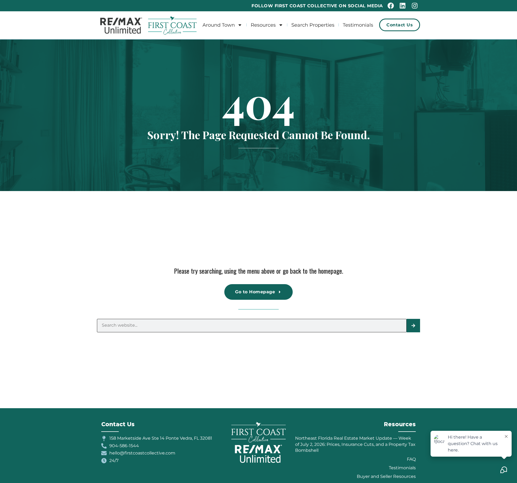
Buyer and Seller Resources (386, 476)
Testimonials (358, 25)
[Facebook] (391, 6)
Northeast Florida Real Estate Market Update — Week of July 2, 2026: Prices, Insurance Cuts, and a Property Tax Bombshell (355, 444)
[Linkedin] (402, 6)
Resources (263, 25)
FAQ (411, 459)
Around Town (218, 25)
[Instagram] (415, 6)
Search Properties (312, 25)
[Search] (413, 325)
